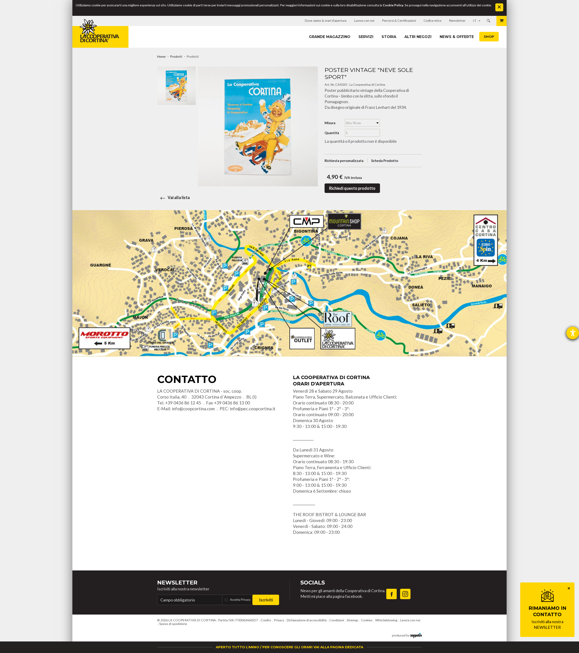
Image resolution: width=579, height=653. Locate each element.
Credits (266, 620)
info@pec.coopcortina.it (252, 408)
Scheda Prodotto (384, 161)
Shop (489, 36)
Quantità (332, 133)
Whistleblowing (386, 620)
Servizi (365, 37)
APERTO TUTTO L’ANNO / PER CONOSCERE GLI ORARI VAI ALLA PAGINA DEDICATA (289, 647)
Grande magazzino (329, 37)
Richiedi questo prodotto (352, 188)
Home (161, 56)
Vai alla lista (179, 197)
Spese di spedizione (173, 624)
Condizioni (336, 620)
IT (474, 21)
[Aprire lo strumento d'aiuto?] (572, 333)
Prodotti (176, 56)
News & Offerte (457, 37)
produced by (401, 635)
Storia (389, 37)
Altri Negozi (418, 37)
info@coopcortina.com (193, 408)
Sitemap (352, 620)
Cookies (367, 620)
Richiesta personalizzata (344, 161)
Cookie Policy (393, 5)
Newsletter (177, 582)
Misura (330, 123)
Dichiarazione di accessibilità (307, 620)
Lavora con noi (410, 620)
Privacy (279, 620)
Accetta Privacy (240, 599)
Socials (312, 582)
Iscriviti (266, 599)
